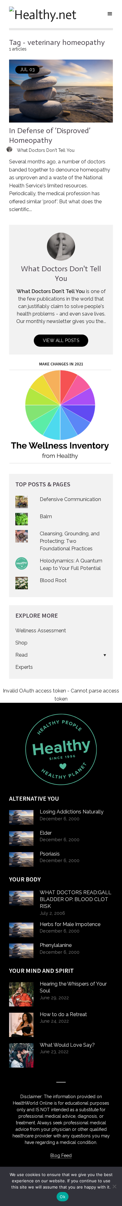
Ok (62, 1196)
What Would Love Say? (67, 1045)
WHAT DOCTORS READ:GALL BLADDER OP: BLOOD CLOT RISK (75, 899)
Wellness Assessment (40, 631)
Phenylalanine (56, 945)
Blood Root (53, 580)
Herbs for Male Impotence (70, 924)
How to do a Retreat (63, 1014)
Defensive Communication (70, 499)
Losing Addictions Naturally (72, 812)
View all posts (61, 340)
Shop (21, 643)
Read (21, 655)
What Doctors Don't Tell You (45, 150)
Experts (24, 667)
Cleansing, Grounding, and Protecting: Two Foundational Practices (69, 541)
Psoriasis (50, 854)
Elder (46, 833)
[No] (114, 1186)
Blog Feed (61, 1155)
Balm (46, 516)
